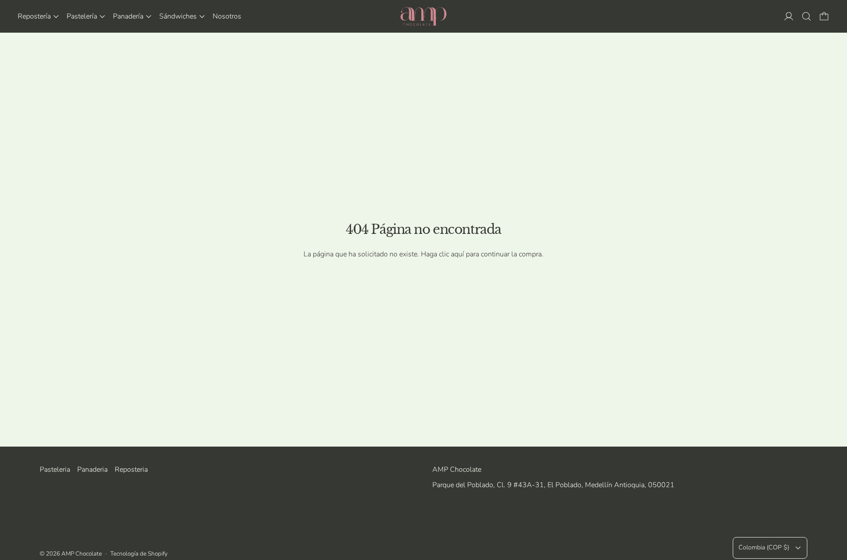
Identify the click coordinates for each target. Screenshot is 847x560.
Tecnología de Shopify (139, 553)
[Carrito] (824, 16)
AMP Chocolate (81, 553)
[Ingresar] (788, 16)
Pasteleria (55, 469)
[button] (806, 16)
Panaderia (92, 469)
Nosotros (227, 16)
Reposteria (131, 469)
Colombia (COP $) (763, 547)
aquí (457, 254)
